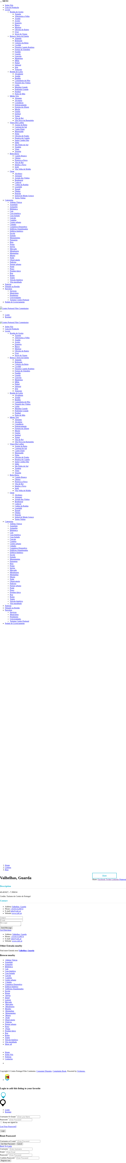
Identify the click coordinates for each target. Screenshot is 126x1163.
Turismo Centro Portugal (19, 300)
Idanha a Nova (20, 165)
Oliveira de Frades (22, 136)
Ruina (12, 275)
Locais (7, 10)
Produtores (14, 295)
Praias (12, 244)
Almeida (18, 38)
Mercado (13, 249)
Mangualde (19, 131)
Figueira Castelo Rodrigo (24, 47)
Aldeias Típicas (16, 202)
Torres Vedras (20, 198)
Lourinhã (18, 187)
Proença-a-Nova (21, 160)
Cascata (13, 218)
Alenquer (18, 176)
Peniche (18, 193)
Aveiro (17, 21)
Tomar (17, 116)
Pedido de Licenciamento (15, 302)
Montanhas (14, 253)
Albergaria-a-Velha (22, 16)
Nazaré (17, 189)
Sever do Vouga (21, 34)
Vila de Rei (19, 118)
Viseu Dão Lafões (17, 123)
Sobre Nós (9, 5)
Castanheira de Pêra (22, 80)
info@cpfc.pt (16, 911)
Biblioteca (14, 209)
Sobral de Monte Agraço (24, 196)
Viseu (17, 149)
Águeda (18, 14)
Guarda (18, 54)
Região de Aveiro (16, 12)
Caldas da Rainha (21, 185)
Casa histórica (15, 213)
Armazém (13, 207)
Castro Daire (20, 129)
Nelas (17, 134)
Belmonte (18, 41)
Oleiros (17, 158)
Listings (8, 867)
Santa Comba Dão (22, 140)
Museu (12, 255)
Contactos (9, 1059)
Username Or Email (8, 1117)
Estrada (13, 236)
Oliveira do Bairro (22, 30)
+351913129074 (16, 909)
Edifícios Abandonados (19, 229)
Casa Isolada (15, 216)
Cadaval (18, 182)
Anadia (17, 18)
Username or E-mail (8, 1141)
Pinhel (17, 63)
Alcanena (18, 100)
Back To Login (6, 1146)
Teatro (12, 278)
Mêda (17, 61)
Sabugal (18, 65)
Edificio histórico (16, 231)
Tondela (18, 147)
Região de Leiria (16, 72)
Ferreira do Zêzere (22, 107)
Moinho (8, 1009)
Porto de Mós (20, 94)
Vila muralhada (16, 282)
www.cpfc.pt (17, 913)
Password (4, 1120)
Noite (12, 258)
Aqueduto (14, 205)
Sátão (17, 142)
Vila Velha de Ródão (23, 169)
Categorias (9, 200)
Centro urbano (15, 222)
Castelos (13, 220)
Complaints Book (59, 1071)
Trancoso (18, 69)
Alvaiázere (19, 74)
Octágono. (81, 1071)
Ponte (12, 267)
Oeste (12, 171)
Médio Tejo (14, 96)
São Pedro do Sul (21, 145)
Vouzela (18, 151)
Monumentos (15, 238)
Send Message (6, 928)
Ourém (17, 111)
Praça (12, 269)
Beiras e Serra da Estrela (19, 36)
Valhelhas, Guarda (19, 907)
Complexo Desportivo (18, 227)
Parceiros (8, 289)
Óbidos (17, 191)
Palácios (13, 262)
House (7, 993)
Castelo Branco (21, 156)
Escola (12, 233)
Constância (19, 103)
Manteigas (19, 58)
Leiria (17, 85)
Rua (11, 273)
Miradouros (14, 251)
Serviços (13, 291)
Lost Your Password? (8, 1126)
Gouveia (18, 56)
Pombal (18, 92)
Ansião (17, 76)
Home (7, 865)
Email (2, 1152)
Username (4, 1149)
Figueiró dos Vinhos (23, 83)
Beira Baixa (14, 154)
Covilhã (18, 45)
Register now (5, 1161)
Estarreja (18, 23)
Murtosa (18, 27)
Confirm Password (7, 1158)
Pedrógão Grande (21, 89)
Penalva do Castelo (22, 138)
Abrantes (18, 98)
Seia (16, 67)
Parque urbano (15, 264)
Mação (17, 109)
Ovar (17, 32)
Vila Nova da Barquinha (24, 120)
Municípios (14, 293)
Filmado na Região (12, 286)
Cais (11, 211)
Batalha (18, 78)
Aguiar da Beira (21, 125)
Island (7, 998)
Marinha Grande (21, 87)
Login (7, 315)
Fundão (18, 52)
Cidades (13, 224)
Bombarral (19, 180)
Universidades (15, 298)
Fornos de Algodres (22, 49)
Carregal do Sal (21, 127)
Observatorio (15, 260)
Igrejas (12, 247)
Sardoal (18, 114)
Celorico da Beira (21, 43)
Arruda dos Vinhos (22, 178)
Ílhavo (17, 25)
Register (8, 317)
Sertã (17, 167)
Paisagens (13, 240)
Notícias (8, 284)
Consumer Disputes (44, 1071)
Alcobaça (18, 174)
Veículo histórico (16, 280)
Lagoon (8, 1000)
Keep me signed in (9, 1122)
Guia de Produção (12, 7)
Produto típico (15, 271)
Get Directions (5, 930)
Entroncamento (21, 105)
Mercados (9, 1004)
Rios (11, 242)
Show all (8, 1044)
